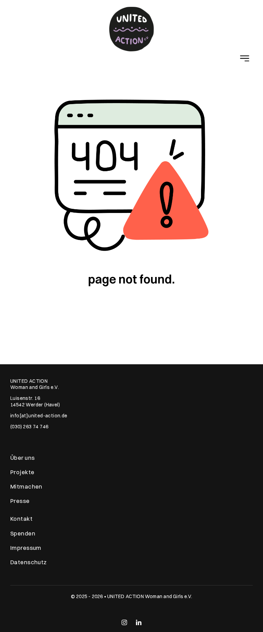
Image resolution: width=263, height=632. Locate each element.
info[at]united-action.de (38, 416)
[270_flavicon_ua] (131, 9)
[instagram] (124, 622)
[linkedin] (138, 622)
